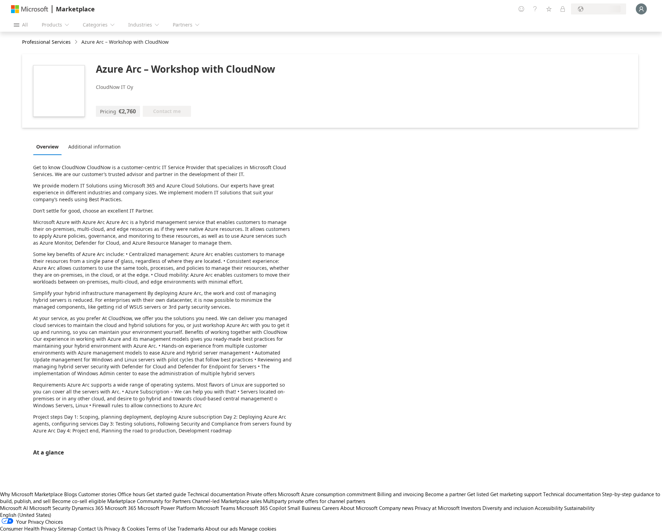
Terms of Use (161, 528)
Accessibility (549, 507)
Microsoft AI (14, 507)
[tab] (49, 146)
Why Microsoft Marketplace (31, 494)
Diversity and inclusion (507, 507)
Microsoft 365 (120, 507)
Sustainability (579, 507)
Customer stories (97, 494)
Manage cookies (257, 528)
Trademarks (190, 528)
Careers (330, 507)
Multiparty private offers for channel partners (314, 501)
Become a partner (445, 494)
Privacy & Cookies (124, 528)
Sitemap (67, 528)
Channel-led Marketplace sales (227, 501)
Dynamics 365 (87, 507)
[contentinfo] (76, 42)
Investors (471, 507)
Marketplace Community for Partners (149, 501)
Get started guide (166, 494)
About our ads (221, 528)
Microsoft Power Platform (167, 507)
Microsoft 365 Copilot (261, 507)
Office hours (131, 494)
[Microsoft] (29, 9)
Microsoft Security (49, 507)
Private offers (262, 494)
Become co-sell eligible (79, 501)
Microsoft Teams (216, 507)
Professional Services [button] (46, 42)
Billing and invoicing (400, 494)
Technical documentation (216, 494)
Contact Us (90, 528)
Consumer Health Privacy (28, 528)
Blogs (70, 494)
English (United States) (25, 514)
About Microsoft (359, 507)
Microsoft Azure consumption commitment (327, 494)
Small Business (304, 507)
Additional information (94, 146)
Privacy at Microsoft (437, 507)
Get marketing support (516, 494)
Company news (396, 507)
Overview (47, 146)
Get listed (478, 494)
